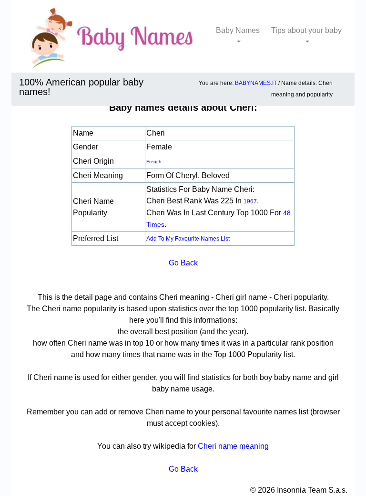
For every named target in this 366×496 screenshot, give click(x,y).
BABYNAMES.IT (256, 83)
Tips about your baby (306, 30)
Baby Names (238, 30)
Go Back (183, 263)
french (154, 161)
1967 (250, 201)
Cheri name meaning (233, 446)
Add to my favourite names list (188, 238)
